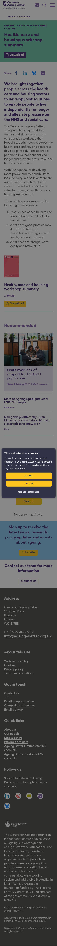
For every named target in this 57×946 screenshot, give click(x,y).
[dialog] (28, 473)
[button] (28, 491)
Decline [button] (29, 483)
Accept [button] (29, 475)
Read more (20, 468)
